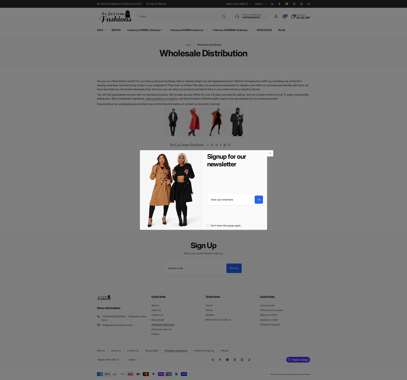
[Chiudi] (270, 153)
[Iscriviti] (259, 200)
